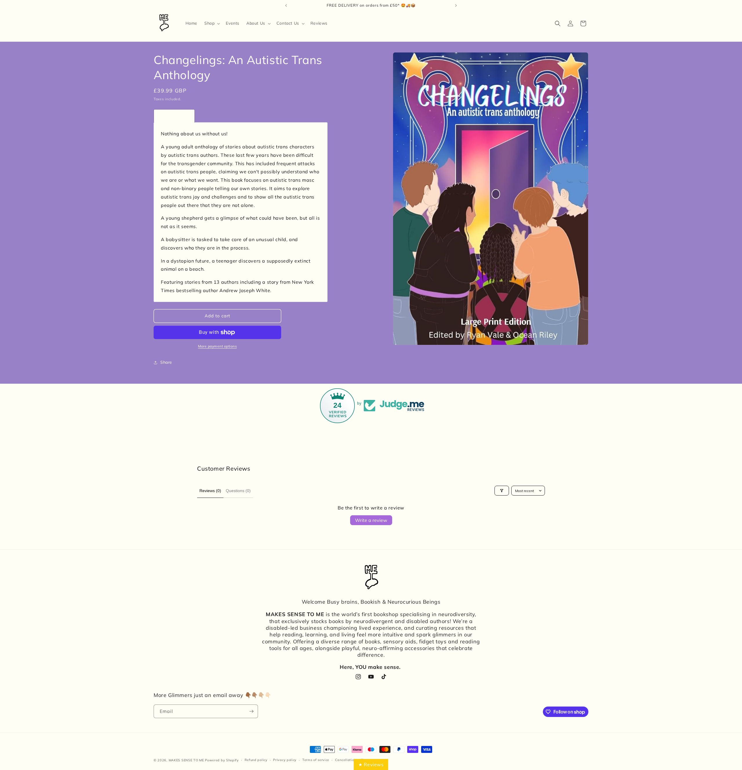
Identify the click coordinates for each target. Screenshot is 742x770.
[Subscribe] (251, 711)
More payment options (217, 346)
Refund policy (256, 760)
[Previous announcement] (286, 5)
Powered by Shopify (222, 760)
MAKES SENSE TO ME (186, 760)
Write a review (371, 520)
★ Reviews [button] (370, 764)
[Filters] (501, 491)
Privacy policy (285, 760)
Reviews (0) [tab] (210, 490)
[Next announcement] (456, 5)
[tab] (174, 116)
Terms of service (315, 760)
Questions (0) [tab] (238, 490)
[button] (211, 23)
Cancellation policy (351, 760)
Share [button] (166, 362)
